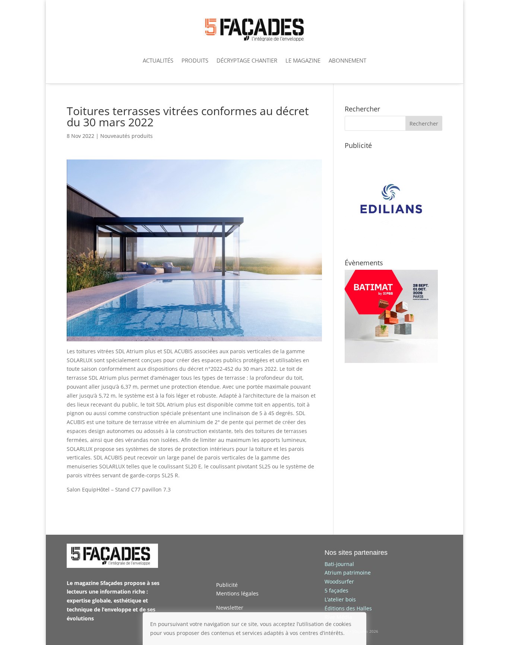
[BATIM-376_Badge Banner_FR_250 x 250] (391, 360)
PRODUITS (194, 60)
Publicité (227, 584)
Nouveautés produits (126, 135)
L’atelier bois (340, 599)
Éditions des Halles (348, 608)
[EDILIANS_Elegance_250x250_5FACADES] (391, 243)
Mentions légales (237, 593)
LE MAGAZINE (302, 60)
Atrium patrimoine (348, 572)
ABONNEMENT (347, 60)
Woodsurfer (339, 581)
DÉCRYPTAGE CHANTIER (246, 60)
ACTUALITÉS (158, 60)
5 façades (336, 590)
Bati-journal (339, 563)
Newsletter (229, 607)
